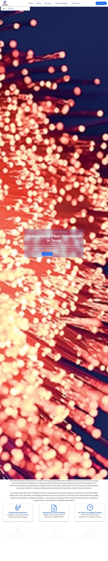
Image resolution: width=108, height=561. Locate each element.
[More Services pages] (51, 3)
